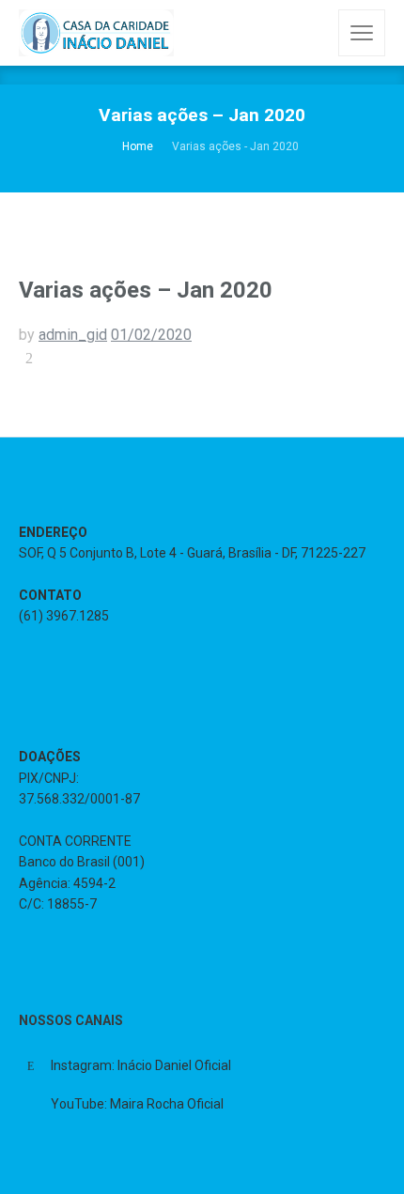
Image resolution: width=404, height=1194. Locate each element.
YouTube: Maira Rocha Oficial (137, 1103)
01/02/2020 (151, 335)
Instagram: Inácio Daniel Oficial (141, 1065)
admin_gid (73, 335)
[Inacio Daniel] (96, 32)
